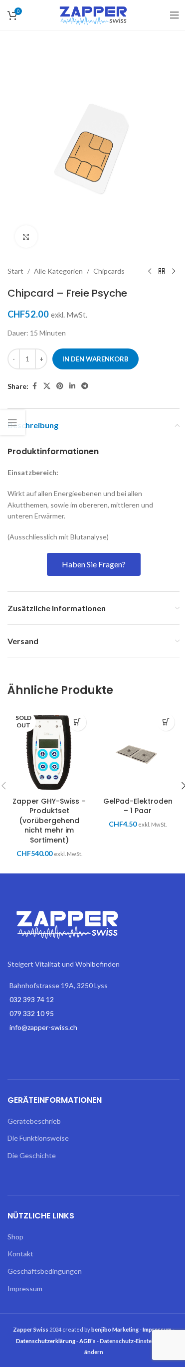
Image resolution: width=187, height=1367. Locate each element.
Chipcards (109, 271)
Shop (15, 1236)
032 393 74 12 (31, 999)
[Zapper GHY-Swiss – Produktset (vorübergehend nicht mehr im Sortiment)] (49, 750)
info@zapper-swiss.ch (43, 1027)
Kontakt (20, 1253)
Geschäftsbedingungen (44, 1271)
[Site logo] (94, 14)
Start (15, 271)
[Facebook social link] (34, 386)
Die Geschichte (31, 1155)
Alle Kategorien (58, 271)
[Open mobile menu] (175, 15)
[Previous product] (150, 271)
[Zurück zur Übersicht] (162, 271)
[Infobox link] (93, 452)
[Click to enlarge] (26, 236)
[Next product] (174, 271)
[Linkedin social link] (72, 386)
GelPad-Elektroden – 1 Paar (138, 806)
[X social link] (46, 386)
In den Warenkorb (95, 359)
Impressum (24, 1288)
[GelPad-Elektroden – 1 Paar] (138, 750)
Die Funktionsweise (38, 1138)
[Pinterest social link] (59, 386)
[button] (166, 722)
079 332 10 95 (31, 1013)
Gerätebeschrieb (34, 1121)
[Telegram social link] (84, 386)
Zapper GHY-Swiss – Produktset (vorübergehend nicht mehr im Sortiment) (49, 820)
